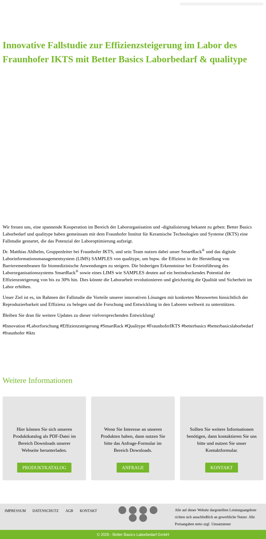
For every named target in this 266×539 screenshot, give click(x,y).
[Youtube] (143, 510)
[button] (221, 4)
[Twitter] (133, 518)
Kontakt (88, 511)
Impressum (15, 511)
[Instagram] (143, 518)
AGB (69, 511)
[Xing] (153, 510)
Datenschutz (45, 511)
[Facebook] (133, 510)
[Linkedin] (122, 510)
